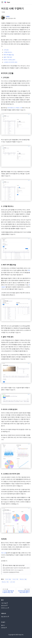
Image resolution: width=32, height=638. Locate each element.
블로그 (3, 625)
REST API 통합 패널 (9, 55)
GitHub (3, 627)
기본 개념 (3, 603)
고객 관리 (6, 50)
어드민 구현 (15, 579)
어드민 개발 (8, 579)
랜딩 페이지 (4, 616)
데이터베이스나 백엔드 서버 (14, 108)
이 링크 (5, 572)
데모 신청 (3, 553)
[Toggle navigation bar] (2, 2)
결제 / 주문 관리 (8, 57)
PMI (29, 270)
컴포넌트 (3, 605)
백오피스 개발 (23, 579)
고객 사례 (12, 582)
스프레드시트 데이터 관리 (10, 62)
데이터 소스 (4, 608)
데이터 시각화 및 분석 (9, 59)
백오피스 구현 (5, 582)
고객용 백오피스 (8, 52)
